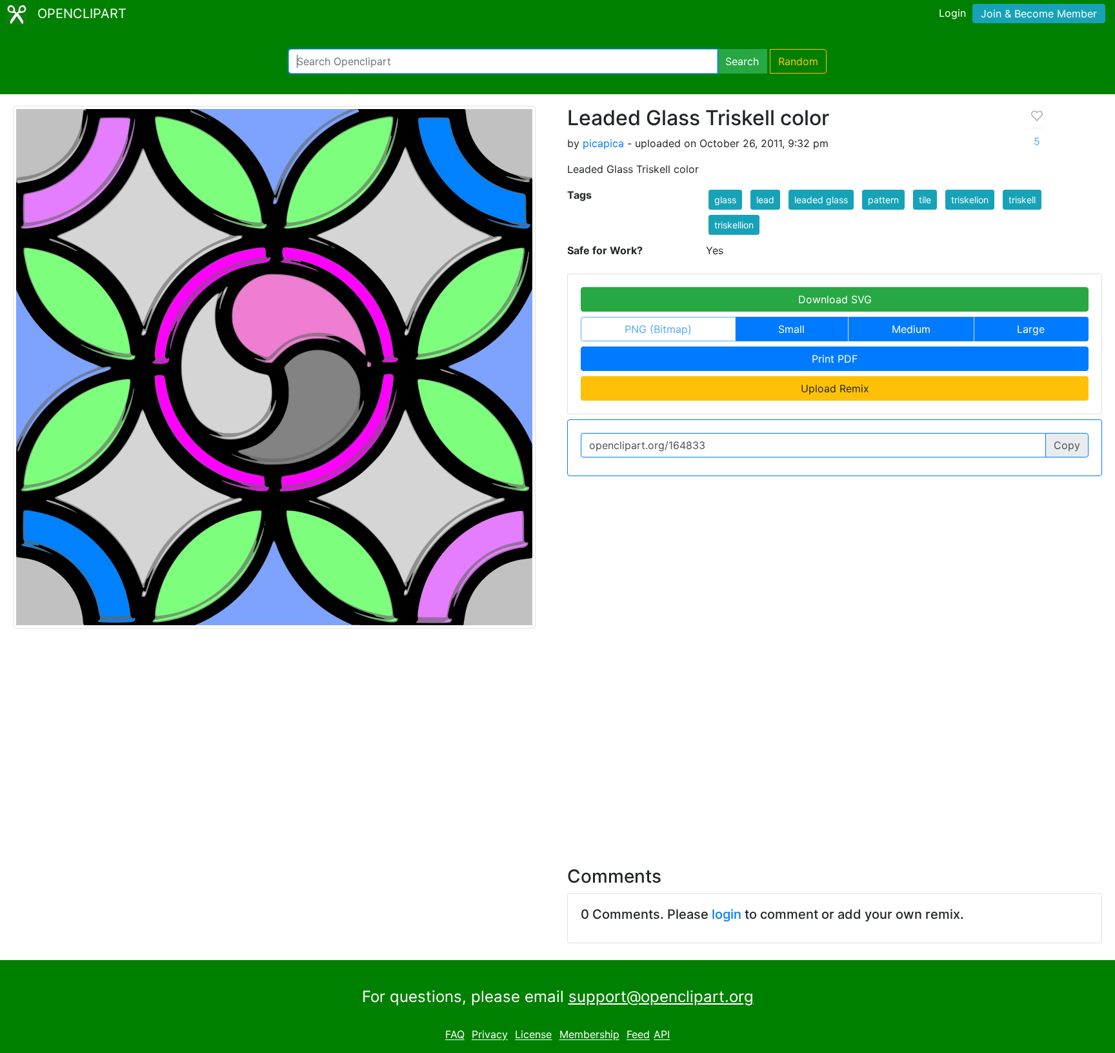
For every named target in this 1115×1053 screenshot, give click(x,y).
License (533, 1034)
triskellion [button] (734, 224)
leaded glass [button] (821, 199)
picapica (603, 143)
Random (798, 61)
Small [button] (791, 329)
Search (742, 61)
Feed (638, 1034)
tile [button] (925, 199)
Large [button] (1031, 329)
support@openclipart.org (661, 996)
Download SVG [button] (835, 299)
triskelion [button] (970, 199)
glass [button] (725, 199)
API (662, 1034)
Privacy (490, 1034)
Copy (1067, 445)
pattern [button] (883, 199)
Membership (589, 1034)
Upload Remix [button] (835, 388)
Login (952, 12)
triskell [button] (1022, 199)
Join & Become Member (1039, 13)
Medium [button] (911, 329)
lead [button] (765, 199)
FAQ (455, 1034)
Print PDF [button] (835, 358)
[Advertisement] (557, 739)
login (726, 914)
